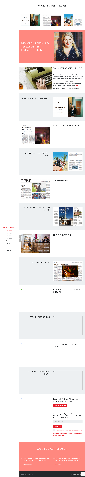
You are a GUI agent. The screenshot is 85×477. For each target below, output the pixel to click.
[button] (12, 231)
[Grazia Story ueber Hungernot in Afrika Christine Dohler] (35, 353)
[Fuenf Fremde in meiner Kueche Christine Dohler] (68, 271)
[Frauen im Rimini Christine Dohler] (73, 20)
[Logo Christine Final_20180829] (9, 227)
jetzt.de (77, 85)
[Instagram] (10, 250)
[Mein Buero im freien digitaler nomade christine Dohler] (68, 216)
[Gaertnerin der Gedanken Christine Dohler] (68, 380)
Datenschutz (80, 474)
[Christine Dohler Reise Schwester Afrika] (35, 189)
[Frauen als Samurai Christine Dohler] (35, 298)
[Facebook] (7, 250)
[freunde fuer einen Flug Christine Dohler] (68, 325)
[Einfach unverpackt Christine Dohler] (35, 243)
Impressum (73, 474)
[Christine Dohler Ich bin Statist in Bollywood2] (52, 20)
